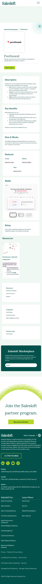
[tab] (13, 215)
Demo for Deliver (26, 162)
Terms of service (10, 293)
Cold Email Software (7, 535)
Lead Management (7, 530)
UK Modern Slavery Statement (10, 563)
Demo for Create (9, 162)
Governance (26, 501)
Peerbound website (11, 290)
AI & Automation (10, 315)
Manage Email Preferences (9, 568)
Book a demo (10, 68)
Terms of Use (22, 557)
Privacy (3, 552)
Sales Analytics (5, 506)
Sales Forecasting (6, 501)
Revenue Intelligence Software (7, 546)
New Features (26, 516)
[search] (21, 365)
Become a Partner (21, 422)
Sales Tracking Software (8, 511)
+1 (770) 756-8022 (11, 456)
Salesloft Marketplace (29, 511)
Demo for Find (17, 171)
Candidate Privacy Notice (9, 557)
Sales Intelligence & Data (12, 318)
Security (24, 506)
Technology (9, 312)
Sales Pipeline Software (8, 540)
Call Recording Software (8, 516)
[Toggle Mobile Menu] (38, 2)
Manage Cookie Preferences (28, 568)
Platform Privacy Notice (15, 552)
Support (8, 296)
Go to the (9, 267)
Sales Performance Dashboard (7, 521)
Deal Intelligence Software (9, 526)
